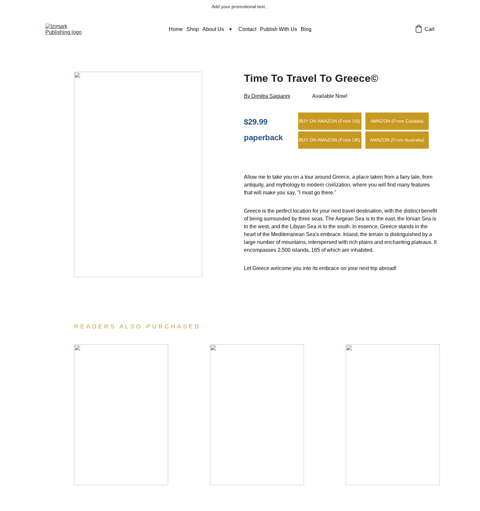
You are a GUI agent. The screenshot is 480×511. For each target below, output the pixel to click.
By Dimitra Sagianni (267, 96)
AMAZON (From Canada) (397, 121)
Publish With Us (278, 29)
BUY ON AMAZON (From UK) (329, 140)
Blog (306, 29)
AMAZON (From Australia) (397, 140)
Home (176, 29)
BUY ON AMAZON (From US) (329, 121)
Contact (247, 29)
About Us (213, 29)
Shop (192, 29)
